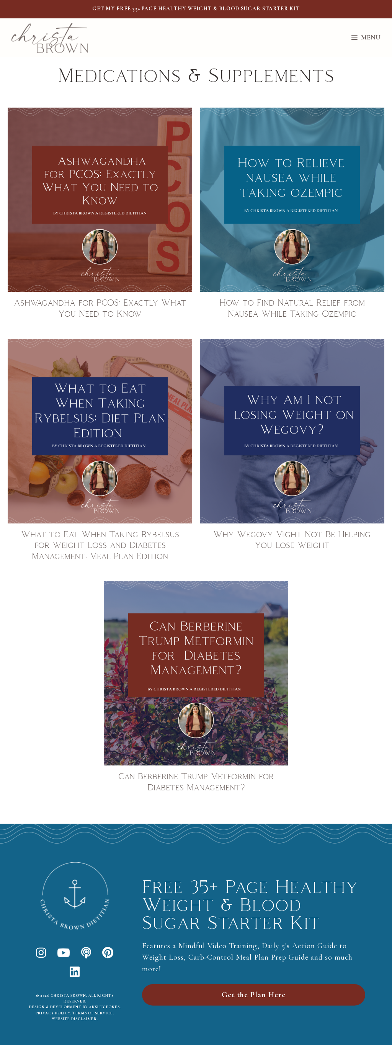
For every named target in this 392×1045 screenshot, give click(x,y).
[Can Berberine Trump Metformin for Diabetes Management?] (196, 673)
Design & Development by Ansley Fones (74, 1007)
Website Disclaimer (74, 1019)
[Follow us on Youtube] (63, 953)
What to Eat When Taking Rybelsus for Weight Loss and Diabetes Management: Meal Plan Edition (100, 545)
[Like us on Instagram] (41, 953)
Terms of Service (92, 1013)
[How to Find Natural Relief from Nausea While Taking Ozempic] (292, 200)
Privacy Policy (53, 1013)
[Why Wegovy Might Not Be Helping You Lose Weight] (292, 431)
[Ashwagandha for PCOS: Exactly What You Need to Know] (100, 200)
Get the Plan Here (254, 994)
